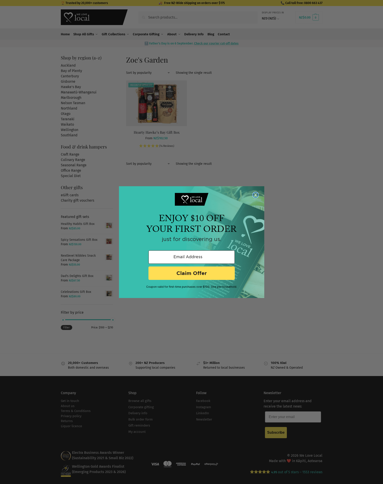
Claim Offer (191, 273)
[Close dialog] (255, 195)
